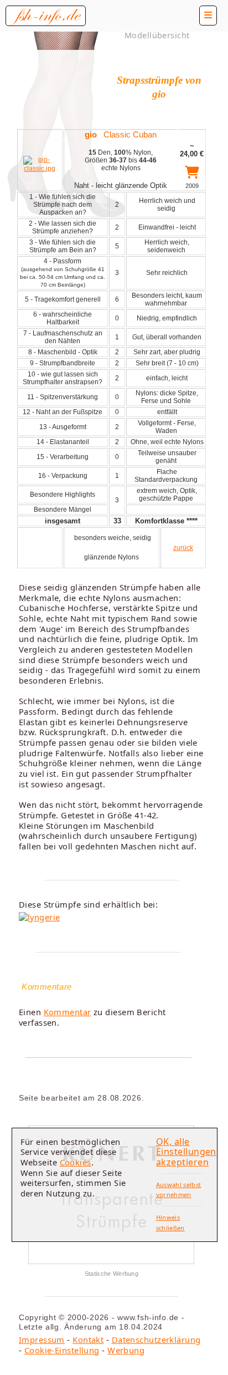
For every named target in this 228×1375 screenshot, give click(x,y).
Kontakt (87, 1339)
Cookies (75, 1162)
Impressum (42, 1339)
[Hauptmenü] (208, 16)
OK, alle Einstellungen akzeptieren (186, 1151)
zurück (183, 548)
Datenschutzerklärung (156, 1339)
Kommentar (67, 1011)
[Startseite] (46, 16)
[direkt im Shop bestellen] (192, 174)
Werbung (125, 1350)
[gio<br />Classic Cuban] (39, 168)
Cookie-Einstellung (62, 1350)
